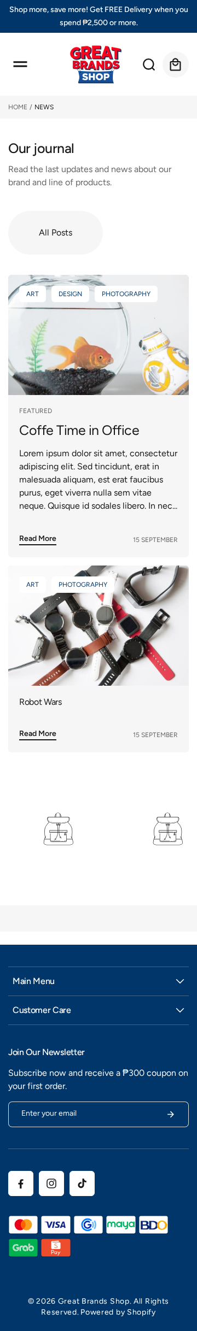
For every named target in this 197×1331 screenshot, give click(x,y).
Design (70, 294)
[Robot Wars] (98, 626)
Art (32, 294)
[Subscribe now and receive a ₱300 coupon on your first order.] (171, 1114)
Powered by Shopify (118, 1312)
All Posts (55, 232)
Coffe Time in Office (79, 430)
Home (17, 107)
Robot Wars (40, 702)
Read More (37, 538)
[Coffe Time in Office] (98, 335)
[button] (20, 64)
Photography (126, 294)
